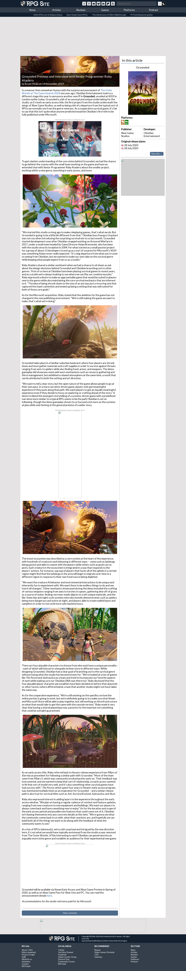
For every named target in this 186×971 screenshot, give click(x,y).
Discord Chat (63, 959)
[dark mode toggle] (162, 4)
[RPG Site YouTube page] (94, 4)
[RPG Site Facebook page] (89, 4)
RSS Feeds (26, 966)
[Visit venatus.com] (96, 152)
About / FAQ (27, 950)
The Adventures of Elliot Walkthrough (109, 14)
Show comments (70, 913)
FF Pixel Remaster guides (142, 14)
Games (105, 9)
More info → (156, 154)
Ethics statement (29, 952)
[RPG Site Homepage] (35, 4)
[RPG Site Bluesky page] (98, 4)
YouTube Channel (65, 952)
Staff (24, 957)
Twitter (61, 950)
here (49, 895)
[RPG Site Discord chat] (103, 4)
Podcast (153, 9)
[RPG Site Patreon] (108, 4)
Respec (97, 950)
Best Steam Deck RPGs (77, 14)
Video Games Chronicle (104, 952)
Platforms (129, 9)
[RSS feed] (113, 4)
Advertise (26, 961)
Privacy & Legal (28, 954)
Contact (25, 964)
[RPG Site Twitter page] (84, 4)
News (32, 9)
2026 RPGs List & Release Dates (47, 14)
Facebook (62, 954)
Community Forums (66, 961)
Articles (56, 9)
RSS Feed (62, 964)
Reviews (80, 9)
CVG (96, 954)
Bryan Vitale (32, 83)
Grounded (142, 67)
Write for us (27, 959)
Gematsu (98, 957)
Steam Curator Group (67, 957)
